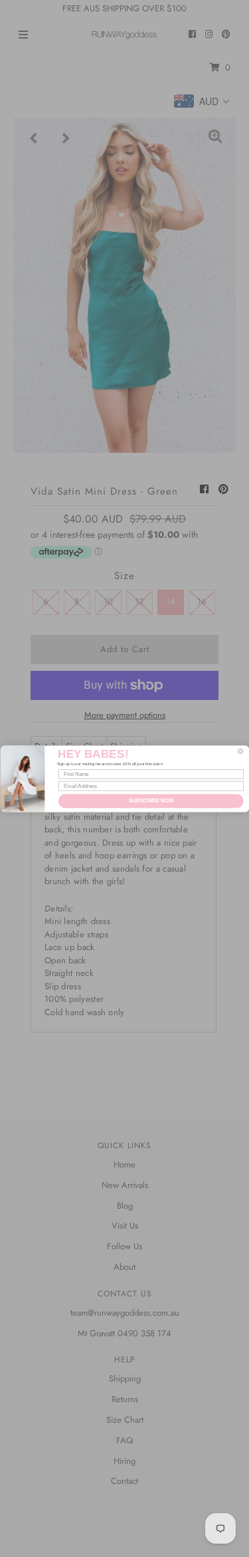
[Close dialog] (240, 751)
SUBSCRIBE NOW (150, 800)
